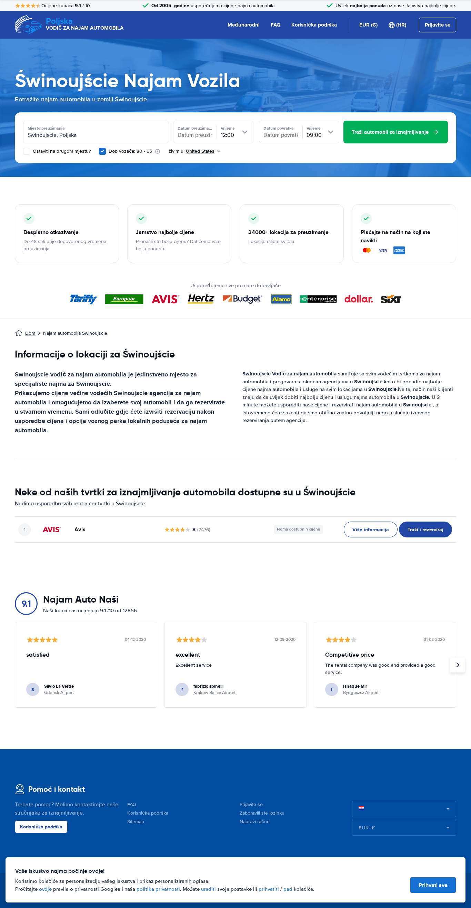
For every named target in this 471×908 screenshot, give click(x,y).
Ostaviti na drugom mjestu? (61, 151)
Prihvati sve (433, 885)
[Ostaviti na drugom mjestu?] (26, 151)
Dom (30, 333)
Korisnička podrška (314, 25)
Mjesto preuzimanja (46, 128)
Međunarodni (244, 25)
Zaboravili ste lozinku (262, 813)
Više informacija (370, 529)
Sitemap (135, 822)
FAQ (275, 25)
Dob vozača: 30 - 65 (130, 151)
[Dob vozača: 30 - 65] (102, 151)
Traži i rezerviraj (425, 529)
